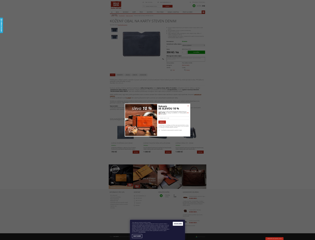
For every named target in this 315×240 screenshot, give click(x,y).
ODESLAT (162, 122)
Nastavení (137, 236)
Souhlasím (178, 224)
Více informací (141, 232)
